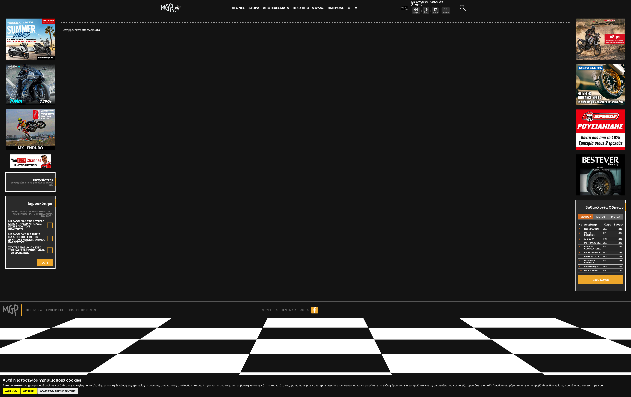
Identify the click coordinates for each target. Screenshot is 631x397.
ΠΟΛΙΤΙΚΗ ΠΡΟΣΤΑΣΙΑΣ (82, 310)
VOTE (45, 262)
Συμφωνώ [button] (11, 390)
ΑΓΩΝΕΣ (267, 310)
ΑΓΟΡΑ (304, 310)
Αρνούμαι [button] (28, 390)
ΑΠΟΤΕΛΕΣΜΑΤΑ (276, 8)
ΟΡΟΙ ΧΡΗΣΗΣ (55, 310)
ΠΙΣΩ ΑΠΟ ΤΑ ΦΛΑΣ (308, 8)
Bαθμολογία (601, 280)
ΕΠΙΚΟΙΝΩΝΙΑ (33, 310)
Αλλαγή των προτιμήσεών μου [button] (58, 390)
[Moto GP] (176, 8)
